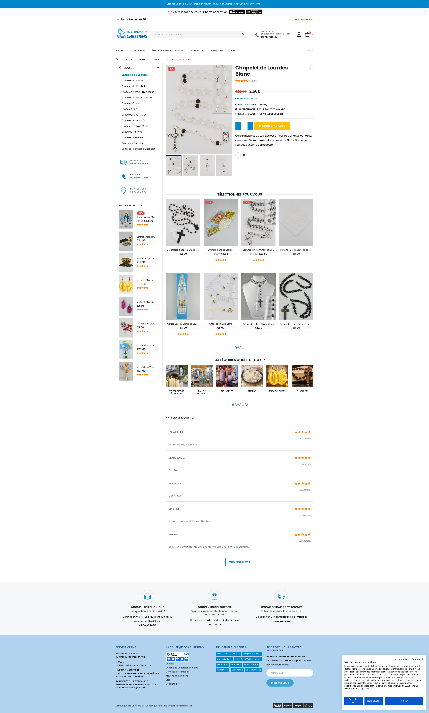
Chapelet (127, 59)
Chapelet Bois (129, 108)
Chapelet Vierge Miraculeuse (137, 91)
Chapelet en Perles (132, 80)
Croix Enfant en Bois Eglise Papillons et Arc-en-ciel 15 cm (146, 345)
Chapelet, (253, 113)
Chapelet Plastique (132, 137)
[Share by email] (244, 155)
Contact (308, 50)
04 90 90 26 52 (271, 37)
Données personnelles (178, 671)
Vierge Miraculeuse (251, 653)
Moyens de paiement (177, 675)
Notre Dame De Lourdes (228, 653)
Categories (136, 50)
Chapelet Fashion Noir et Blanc (258, 324)
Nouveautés (198, 50)
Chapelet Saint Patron (133, 114)
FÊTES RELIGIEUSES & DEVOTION (166, 50)
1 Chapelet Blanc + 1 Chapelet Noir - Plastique (183, 250)
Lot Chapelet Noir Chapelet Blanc (258, 250)
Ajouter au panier (274, 126)
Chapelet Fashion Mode (134, 126)
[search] (243, 34)
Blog (233, 50)
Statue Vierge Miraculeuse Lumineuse (146, 217)
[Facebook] (238, 155)
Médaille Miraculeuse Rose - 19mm (146, 302)
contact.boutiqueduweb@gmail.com (134, 665)
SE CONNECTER (304, 19)
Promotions (217, 50)
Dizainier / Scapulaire (133, 143)
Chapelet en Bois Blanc (220, 324)
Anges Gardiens (224, 659)
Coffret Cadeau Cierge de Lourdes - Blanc (183, 324)
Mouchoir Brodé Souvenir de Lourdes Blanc (296, 250)
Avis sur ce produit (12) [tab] (180, 417)
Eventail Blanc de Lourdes (221, 250)
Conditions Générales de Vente (182, 667)
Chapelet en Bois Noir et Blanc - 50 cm (296, 324)
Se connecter (172, 683)
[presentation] (155, 205)
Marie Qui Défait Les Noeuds (248, 659)
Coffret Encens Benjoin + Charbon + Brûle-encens (146, 236)
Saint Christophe (253, 669)
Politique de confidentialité (408, 659)
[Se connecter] (299, 34)
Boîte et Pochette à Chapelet (138, 148)
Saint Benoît (237, 669)
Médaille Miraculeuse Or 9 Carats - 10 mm (146, 280)
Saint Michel (222, 669)
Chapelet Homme (131, 131)
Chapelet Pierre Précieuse (136, 97)
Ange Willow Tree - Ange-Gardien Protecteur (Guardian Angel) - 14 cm (146, 367)
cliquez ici (364, 688)
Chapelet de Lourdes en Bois (146, 323)
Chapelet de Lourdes (148, 59)
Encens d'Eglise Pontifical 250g (146, 258)
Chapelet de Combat (133, 86)
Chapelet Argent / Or (133, 120)
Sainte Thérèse (251, 664)
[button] (309, 34)
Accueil (120, 50)
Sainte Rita (236, 664)
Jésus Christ (222, 664)
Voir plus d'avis (239, 562)
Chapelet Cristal (130, 103)
